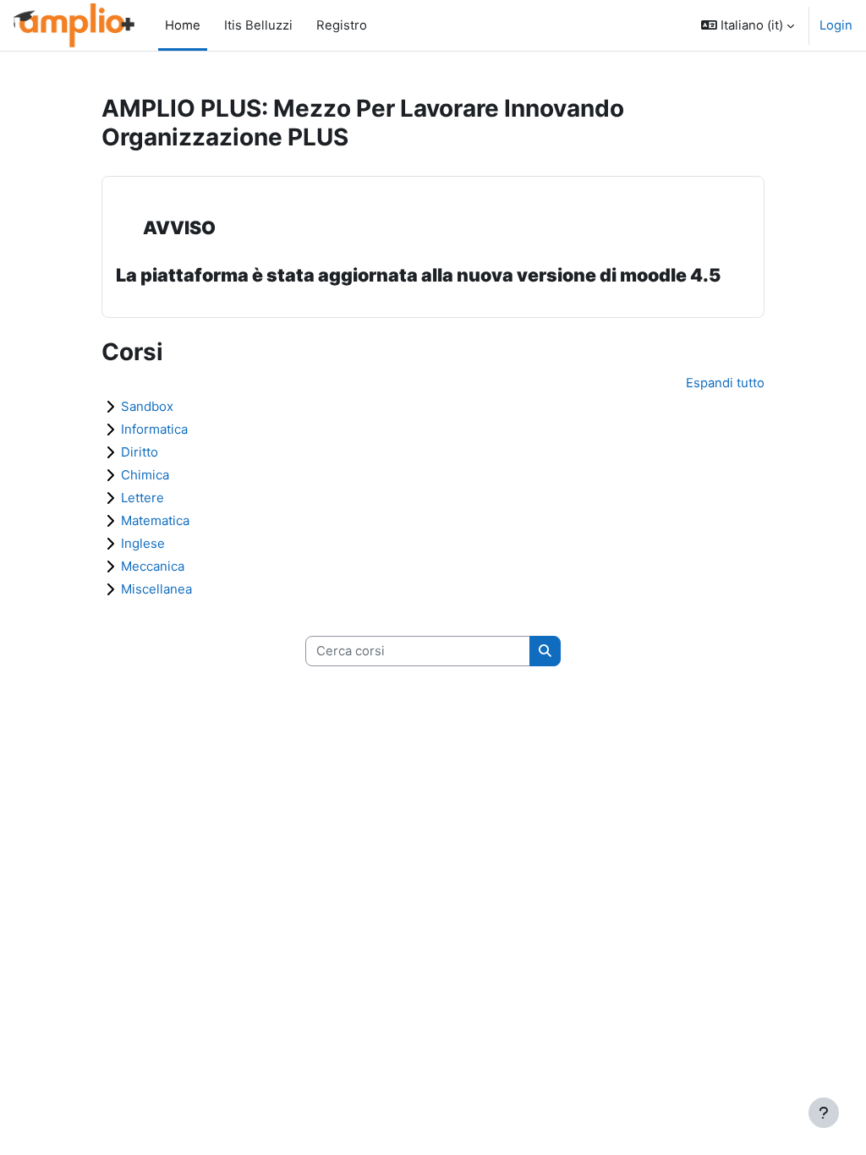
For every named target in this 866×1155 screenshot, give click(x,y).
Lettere (142, 498)
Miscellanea (156, 589)
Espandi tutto (725, 383)
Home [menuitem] (182, 25)
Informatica (154, 429)
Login (835, 25)
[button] (747, 25)
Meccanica (152, 566)
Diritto (139, 452)
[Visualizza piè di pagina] (823, 1113)
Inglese (143, 543)
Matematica (155, 520)
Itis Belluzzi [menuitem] (253, 25)
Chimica (145, 475)
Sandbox (147, 406)
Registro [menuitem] (336, 25)
